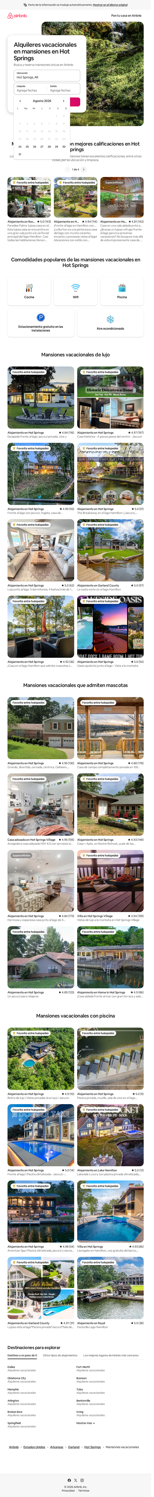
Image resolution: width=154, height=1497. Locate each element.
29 (56, 146)
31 (20, 154)
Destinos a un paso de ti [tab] (22, 1355)
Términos (83, 1490)
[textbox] (30, 90)
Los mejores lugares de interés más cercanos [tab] (111, 1355)
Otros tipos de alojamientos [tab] (60, 1355)
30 (64, 146)
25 (27, 146)
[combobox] (47, 77)
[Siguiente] (84, 169)
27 (41, 146)
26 (34, 146)
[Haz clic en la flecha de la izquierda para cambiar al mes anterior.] (20, 101)
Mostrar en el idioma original (110, 5)
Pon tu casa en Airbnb (126, 16)
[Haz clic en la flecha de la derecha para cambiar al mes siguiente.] (63, 101)
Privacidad (68, 1490)
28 (49, 146)
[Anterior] (68, 169)
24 (19, 146)
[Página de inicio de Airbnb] (17, 16)
